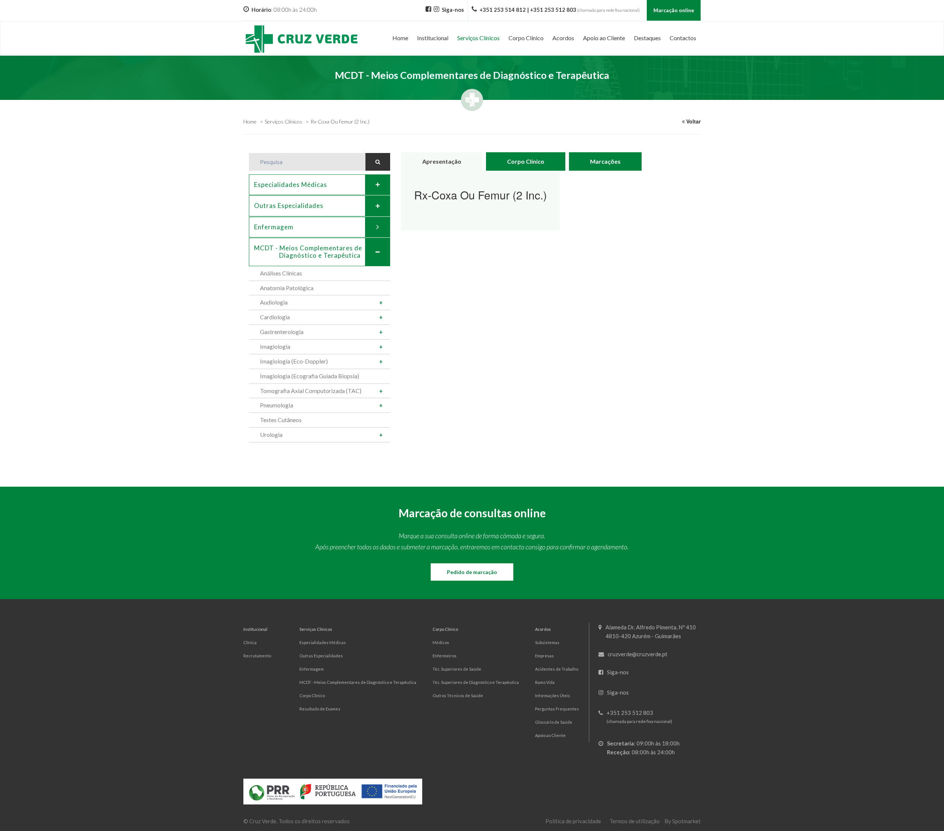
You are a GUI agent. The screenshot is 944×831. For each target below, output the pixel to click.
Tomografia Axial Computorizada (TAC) (310, 390)
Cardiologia (275, 316)
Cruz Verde (262, 821)
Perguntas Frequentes (557, 708)
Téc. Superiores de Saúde (457, 669)
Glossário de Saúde (553, 722)
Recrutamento (257, 655)
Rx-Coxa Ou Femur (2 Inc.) (339, 121)
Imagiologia (275, 346)
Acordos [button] (563, 37)
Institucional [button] (432, 37)
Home (400, 37)
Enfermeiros (445, 655)
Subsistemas (547, 642)
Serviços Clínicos (283, 121)
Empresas (544, 655)
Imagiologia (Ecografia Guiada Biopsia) (309, 375)
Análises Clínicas (281, 273)
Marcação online (673, 10)
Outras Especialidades (288, 205)
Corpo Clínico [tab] (525, 161)
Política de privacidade (573, 821)
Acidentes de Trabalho (556, 669)
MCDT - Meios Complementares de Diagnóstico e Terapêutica (357, 682)
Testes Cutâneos (281, 419)
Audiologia (274, 302)
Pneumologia (276, 404)
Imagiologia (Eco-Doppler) (294, 361)
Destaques (647, 37)
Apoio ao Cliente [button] (604, 37)
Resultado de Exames (319, 708)
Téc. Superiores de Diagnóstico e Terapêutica (476, 682)
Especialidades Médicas (290, 184)
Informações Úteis (552, 695)
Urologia (271, 434)
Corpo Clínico (312, 695)
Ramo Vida (545, 682)
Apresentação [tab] (441, 161)
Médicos (441, 642)
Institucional (255, 629)
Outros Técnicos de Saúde (458, 695)
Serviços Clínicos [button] (478, 37)
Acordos (543, 629)
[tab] (319, 184)
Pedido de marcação (472, 572)
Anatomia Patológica (286, 287)
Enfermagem (274, 227)
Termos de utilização (635, 821)
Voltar (693, 121)
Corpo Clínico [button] (526, 37)
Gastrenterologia (281, 331)
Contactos (683, 37)
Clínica (250, 642)
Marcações (605, 161)
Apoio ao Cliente (550, 735)
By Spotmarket (682, 821)
